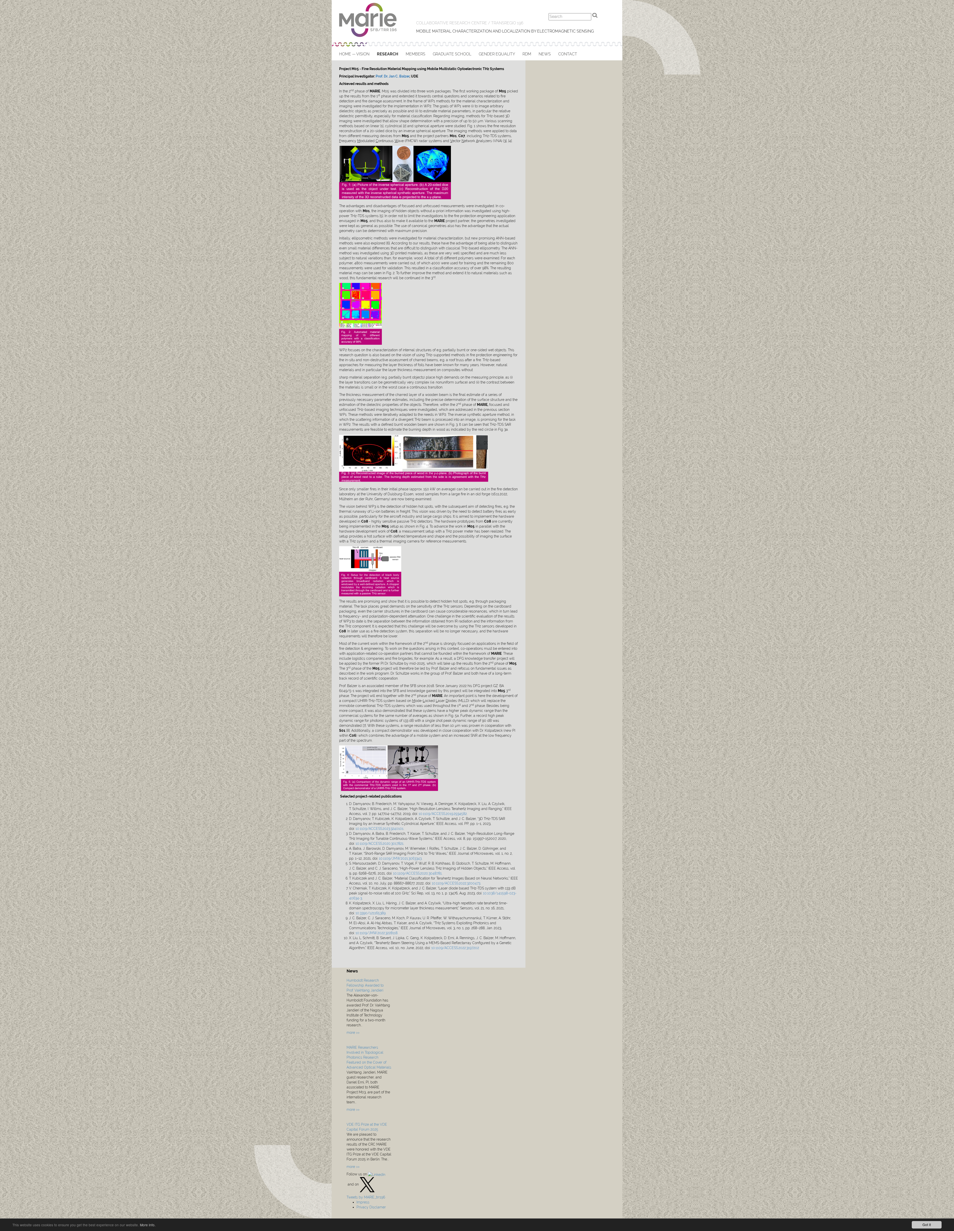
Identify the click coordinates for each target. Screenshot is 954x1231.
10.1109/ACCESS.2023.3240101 (379, 829)
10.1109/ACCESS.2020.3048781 (417, 873)
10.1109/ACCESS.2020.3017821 (379, 844)
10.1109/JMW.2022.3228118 (377, 933)
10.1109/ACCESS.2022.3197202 (455, 948)
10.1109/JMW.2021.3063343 (400, 858)
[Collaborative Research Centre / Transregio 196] (368, 20)
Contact (567, 54)
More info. (148, 1224)
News (545, 54)
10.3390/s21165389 (371, 913)
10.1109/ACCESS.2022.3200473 (456, 883)
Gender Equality (497, 54)
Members (415, 54)
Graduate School (452, 54)
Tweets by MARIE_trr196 (366, 1197)
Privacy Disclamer (371, 1207)
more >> (353, 1033)
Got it (926, 1224)
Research (387, 54)
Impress (363, 1202)
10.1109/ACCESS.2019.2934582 (443, 814)
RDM (526, 54)
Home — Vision (354, 54)
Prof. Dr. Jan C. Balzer (392, 76)
